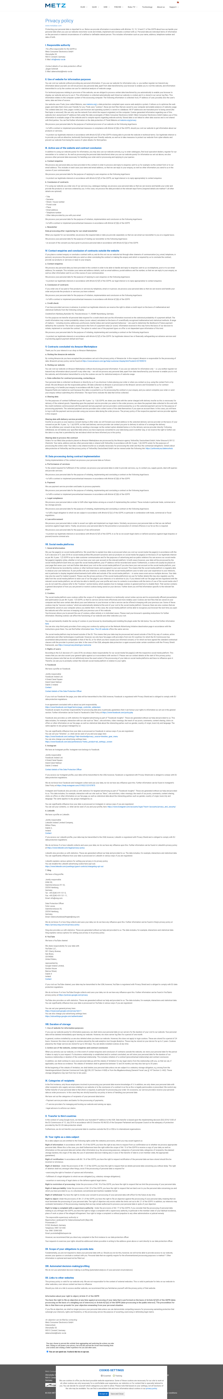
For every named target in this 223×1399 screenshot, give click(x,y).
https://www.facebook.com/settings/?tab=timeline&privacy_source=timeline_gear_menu (81, 736)
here (47, 624)
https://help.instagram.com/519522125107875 (76, 785)
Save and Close (117, 1394)
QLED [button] (94, 7)
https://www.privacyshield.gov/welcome (74, 645)
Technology (147, 7)
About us (161, 7)
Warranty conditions (169, 1393)
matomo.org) (91, 104)
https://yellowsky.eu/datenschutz (159, 448)
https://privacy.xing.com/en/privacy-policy (62, 925)
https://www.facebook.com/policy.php (117, 712)
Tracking (118, 1376)
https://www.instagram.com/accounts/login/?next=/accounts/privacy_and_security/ (142, 807)
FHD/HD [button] (118, 7)
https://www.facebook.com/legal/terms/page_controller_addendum (73, 707)
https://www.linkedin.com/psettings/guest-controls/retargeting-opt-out (74, 866)
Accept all (103, 1394)
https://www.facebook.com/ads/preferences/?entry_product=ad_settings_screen (78, 742)
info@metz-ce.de (58, 59)
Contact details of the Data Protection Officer (63, 691)
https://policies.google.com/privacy (73, 995)
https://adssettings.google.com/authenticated (64, 1016)
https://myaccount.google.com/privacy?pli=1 (63, 1011)
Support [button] (173, 7)
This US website (101, 629)
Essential (107, 1376)
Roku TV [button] (132, 7)
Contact (48, 687)
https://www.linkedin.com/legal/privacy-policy (66, 848)
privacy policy (151, 1388)
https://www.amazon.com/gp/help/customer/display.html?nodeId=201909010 (114, 361)
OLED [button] (83, 7)
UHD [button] (106, 7)
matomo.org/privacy (128, 120)
